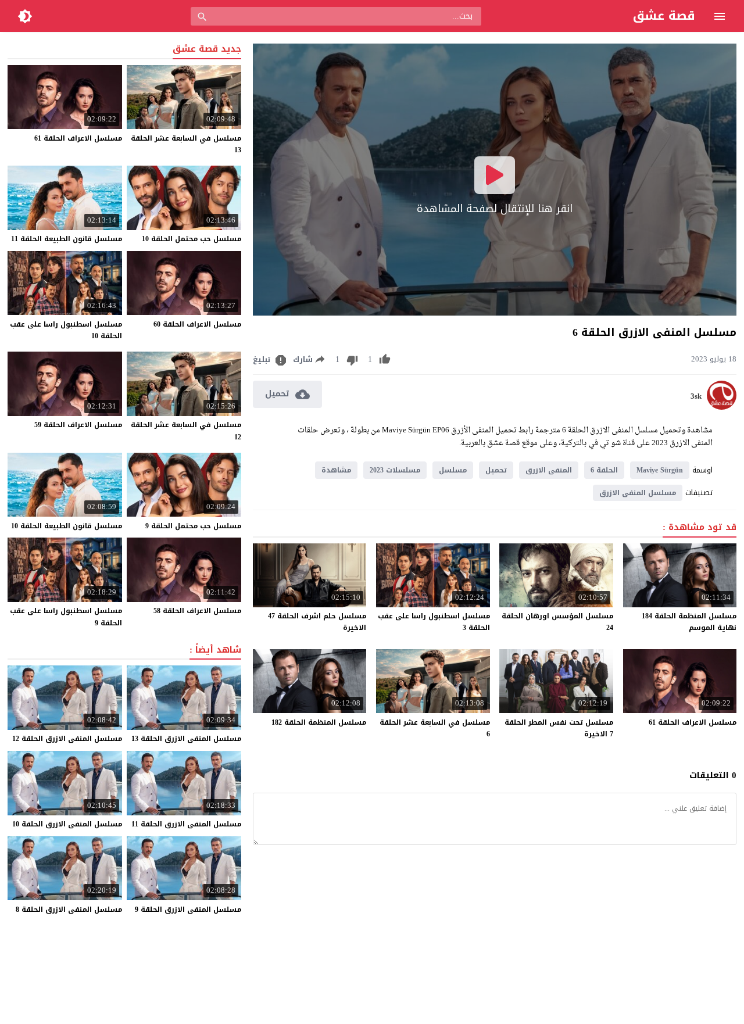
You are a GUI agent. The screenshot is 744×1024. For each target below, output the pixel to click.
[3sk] (721, 407)
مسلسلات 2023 (395, 470)
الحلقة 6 (604, 470)
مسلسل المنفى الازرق (637, 492)
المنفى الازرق (548, 470)
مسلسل (453, 470)
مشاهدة (336, 470)
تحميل (496, 470)
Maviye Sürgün (659, 470)
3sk (696, 396)
